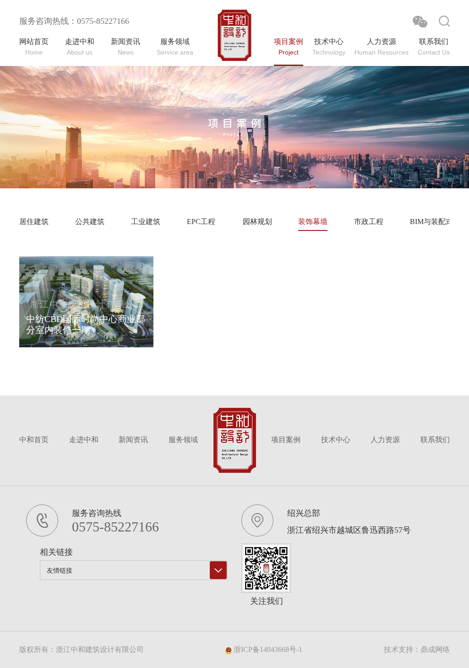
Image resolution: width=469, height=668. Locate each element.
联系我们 (435, 440)
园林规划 (257, 221)
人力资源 (385, 440)
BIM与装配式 (431, 221)
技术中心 (335, 440)
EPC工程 (201, 221)
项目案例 (285, 440)
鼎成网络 (435, 649)
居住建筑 (34, 221)
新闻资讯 (133, 440)
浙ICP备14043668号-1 (267, 649)
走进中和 (83, 440)
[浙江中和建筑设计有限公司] (234, 35)
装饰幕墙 (312, 221)
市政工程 (368, 221)
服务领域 (183, 440)
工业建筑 (145, 221)
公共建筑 (89, 221)
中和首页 (34, 440)
